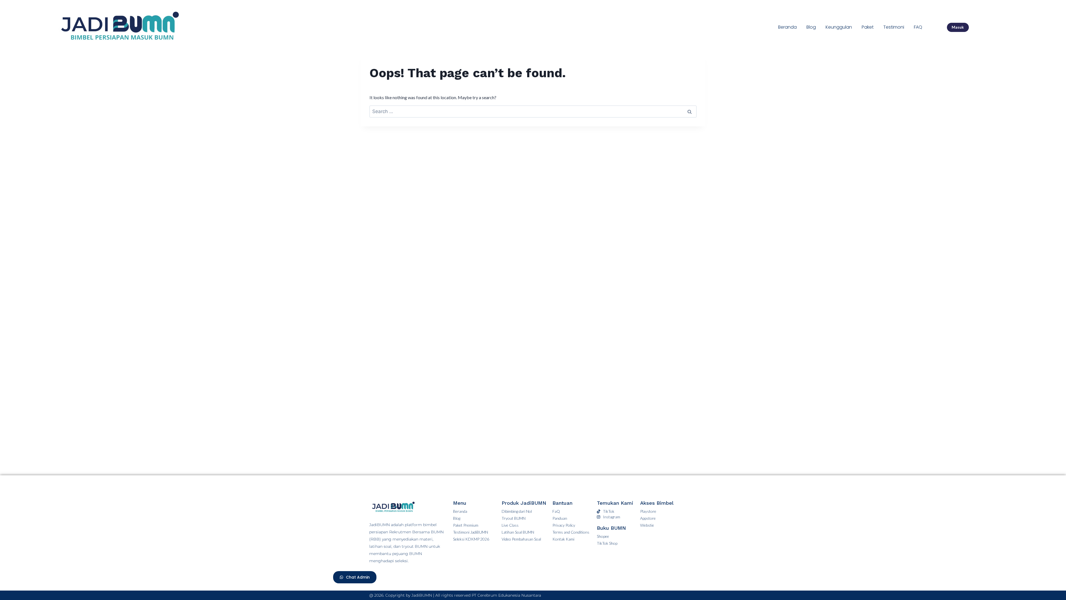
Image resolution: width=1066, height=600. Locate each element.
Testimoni (893, 27)
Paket (868, 27)
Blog (811, 27)
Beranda (787, 27)
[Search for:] (533, 111)
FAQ (918, 27)
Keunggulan (839, 27)
